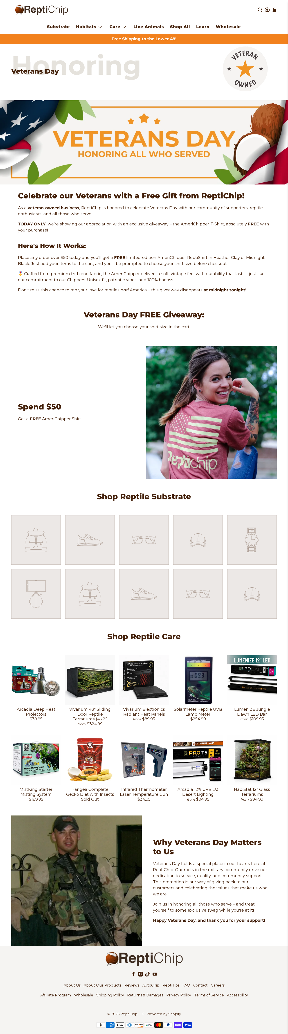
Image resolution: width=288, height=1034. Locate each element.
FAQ (186, 985)
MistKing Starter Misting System (36, 792)
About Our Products (102, 985)
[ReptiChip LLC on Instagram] (140, 975)
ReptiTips (170, 985)
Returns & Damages (145, 995)
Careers (218, 985)
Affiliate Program (55, 995)
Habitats (86, 26)
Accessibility (237, 995)
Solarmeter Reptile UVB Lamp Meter (198, 712)
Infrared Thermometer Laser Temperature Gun (144, 792)
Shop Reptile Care (144, 636)
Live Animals (148, 26)
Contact (200, 985)
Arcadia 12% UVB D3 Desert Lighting (198, 792)
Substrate (58, 26)
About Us (72, 985)
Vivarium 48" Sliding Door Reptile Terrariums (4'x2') (90, 714)
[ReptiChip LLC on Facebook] (133, 975)
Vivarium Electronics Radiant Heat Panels (144, 712)
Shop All (180, 26)
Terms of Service (209, 995)
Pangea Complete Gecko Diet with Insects (90, 792)
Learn (203, 26)
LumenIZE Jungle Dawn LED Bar (252, 712)
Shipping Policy (110, 995)
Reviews (131, 985)
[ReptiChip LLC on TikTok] (147, 975)
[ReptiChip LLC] (41, 10)
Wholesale (228, 26)
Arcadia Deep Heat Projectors (36, 712)
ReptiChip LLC (132, 1014)
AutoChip (150, 985)
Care (115, 26)
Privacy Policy (178, 995)
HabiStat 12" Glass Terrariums (252, 792)
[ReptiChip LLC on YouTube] (154, 975)
